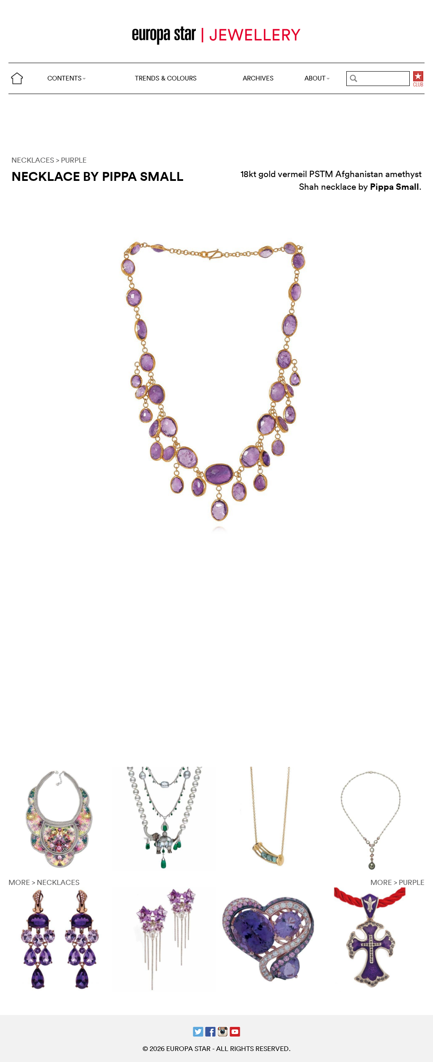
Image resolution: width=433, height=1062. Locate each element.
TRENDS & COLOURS (166, 78)
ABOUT (315, 78)
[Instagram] (222, 1030)
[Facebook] (210, 1030)
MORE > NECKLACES (43, 882)
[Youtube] (235, 1030)
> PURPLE (71, 159)
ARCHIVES (258, 78)
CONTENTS (64, 78)
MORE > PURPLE (397, 882)
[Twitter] (198, 1030)
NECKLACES (32, 159)
